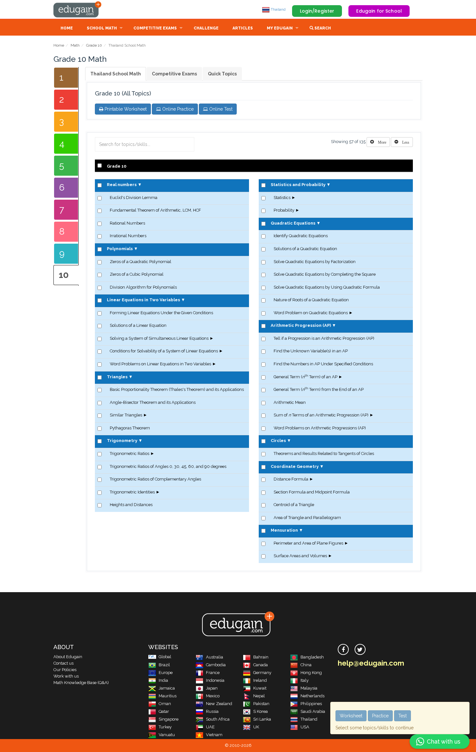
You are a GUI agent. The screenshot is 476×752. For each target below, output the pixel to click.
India (163, 680)
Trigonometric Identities (132, 492)
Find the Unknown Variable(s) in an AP (311, 350)
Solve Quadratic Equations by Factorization (315, 261)
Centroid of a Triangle (294, 504)
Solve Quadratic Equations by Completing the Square (325, 274)
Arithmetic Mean (290, 402)
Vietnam (214, 734)
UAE (210, 726)
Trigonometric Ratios (129, 453)
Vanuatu (167, 734)
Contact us (63, 663)
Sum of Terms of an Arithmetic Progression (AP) (321, 415)
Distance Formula (291, 479)
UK (256, 726)
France (213, 672)
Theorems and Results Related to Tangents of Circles (324, 453)
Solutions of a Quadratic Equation (305, 248)
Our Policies (64, 669)
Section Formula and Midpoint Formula (312, 492)
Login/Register (317, 11)
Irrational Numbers (128, 235)
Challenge (206, 28)
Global (165, 656)
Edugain (77, 9)
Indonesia (215, 680)
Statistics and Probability (298, 184)
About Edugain (67, 656)
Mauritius (167, 695)
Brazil (164, 664)
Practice (380, 715)
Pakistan (261, 703)
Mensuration (284, 530)
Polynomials (120, 248)
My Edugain (280, 28)
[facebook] (343, 649)
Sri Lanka (262, 719)
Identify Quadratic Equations (301, 235)
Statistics (282, 197)
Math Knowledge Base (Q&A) (81, 682)
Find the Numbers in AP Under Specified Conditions (323, 363)
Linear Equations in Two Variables (143, 299)
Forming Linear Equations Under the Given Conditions (161, 312)
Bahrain (260, 657)
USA (304, 726)
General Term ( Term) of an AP (305, 376)
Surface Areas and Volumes (300, 555)
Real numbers (122, 184)
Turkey (165, 726)
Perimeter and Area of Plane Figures (308, 543)
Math (75, 45)
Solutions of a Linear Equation (138, 325)
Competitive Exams (155, 28)
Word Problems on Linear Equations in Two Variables (160, 363)
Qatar (164, 711)
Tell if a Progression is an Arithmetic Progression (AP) (324, 338)
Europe (166, 672)
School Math (102, 28)
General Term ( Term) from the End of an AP (319, 389)
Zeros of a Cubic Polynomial (137, 274)
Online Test (220, 109)
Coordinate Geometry (295, 466)
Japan (212, 688)
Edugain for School (379, 11)
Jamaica (167, 688)
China (306, 664)
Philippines (311, 703)
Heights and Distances (131, 504)
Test (402, 715)
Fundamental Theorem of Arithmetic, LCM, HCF (155, 210)
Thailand (278, 9)
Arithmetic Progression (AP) (301, 325)
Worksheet (351, 715)
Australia (214, 657)
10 (64, 275)
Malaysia (308, 688)
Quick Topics (222, 73)
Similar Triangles (126, 415)
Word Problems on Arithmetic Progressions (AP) (320, 428)
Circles (278, 440)
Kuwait (259, 688)
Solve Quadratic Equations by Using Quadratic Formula (327, 287)
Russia (212, 711)
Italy (304, 680)
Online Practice (177, 109)
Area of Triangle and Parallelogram (307, 517)
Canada (260, 664)
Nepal (259, 695)
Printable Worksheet (125, 109)
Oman (165, 703)
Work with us (66, 676)
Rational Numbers (127, 223)
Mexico (213, 695)
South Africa (218, 719)
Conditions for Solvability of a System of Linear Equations (164, 350)
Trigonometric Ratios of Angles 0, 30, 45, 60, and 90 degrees (168, 466)
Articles (242, 28)
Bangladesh (312, 657)
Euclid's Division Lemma (133, 197)
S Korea (260, 711)
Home (67, 28)
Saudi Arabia (312, 711)
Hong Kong (311, 672)
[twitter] (360, 649)
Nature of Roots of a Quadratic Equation (311, 299)
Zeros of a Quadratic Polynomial (140, 261)
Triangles (117, 376)
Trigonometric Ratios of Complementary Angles (155, 479)
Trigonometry (122, 440)
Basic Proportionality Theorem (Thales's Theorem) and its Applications (177, 389)
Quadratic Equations (293, 223)
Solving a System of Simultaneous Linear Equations (159, 338)
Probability (284, 210)
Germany (262, 672)
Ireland (260, 680)
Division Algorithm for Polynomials (143, 287)
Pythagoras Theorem (130, 428)
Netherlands (312, 695)
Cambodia (216, 664)
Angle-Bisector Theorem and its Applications (153, 402)
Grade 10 (94, 45)
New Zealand (219, 703)
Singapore (168, 719)
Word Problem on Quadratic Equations (311, 312)
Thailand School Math (115, 73)
